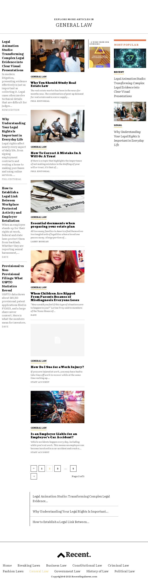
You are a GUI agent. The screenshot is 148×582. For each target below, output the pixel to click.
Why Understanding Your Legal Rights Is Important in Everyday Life (13, 129)
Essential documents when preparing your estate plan (53, 225)
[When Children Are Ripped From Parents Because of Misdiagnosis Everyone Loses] (57, 266)
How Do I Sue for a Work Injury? (57, 367)
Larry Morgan (40, 241)
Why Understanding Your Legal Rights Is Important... (70, 511)
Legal (118, 125)
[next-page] (34, 476)
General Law (39, 76)
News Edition (10, 109)
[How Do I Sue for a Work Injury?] (57, 340)
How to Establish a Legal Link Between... (61, 522)
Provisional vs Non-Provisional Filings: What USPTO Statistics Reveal (13, 278)
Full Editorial (11, 179)
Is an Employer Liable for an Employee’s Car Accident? (54, 435)
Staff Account (40, 381)
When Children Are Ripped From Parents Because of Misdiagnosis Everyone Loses (55, 297)
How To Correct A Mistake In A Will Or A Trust (56, 154)
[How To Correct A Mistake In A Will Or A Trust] (57, 126)
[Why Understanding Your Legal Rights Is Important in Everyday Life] (130, 111)
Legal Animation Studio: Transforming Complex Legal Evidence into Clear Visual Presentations (13, 55)
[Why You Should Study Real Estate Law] (57, 55)
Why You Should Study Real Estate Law (53, 84)
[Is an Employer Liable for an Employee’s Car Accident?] (57, 407)
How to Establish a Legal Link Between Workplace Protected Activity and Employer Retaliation (11, 204)
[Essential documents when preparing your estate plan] (57, 196)
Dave (5, 256)
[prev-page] (34, 468)
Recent (119, 71)
